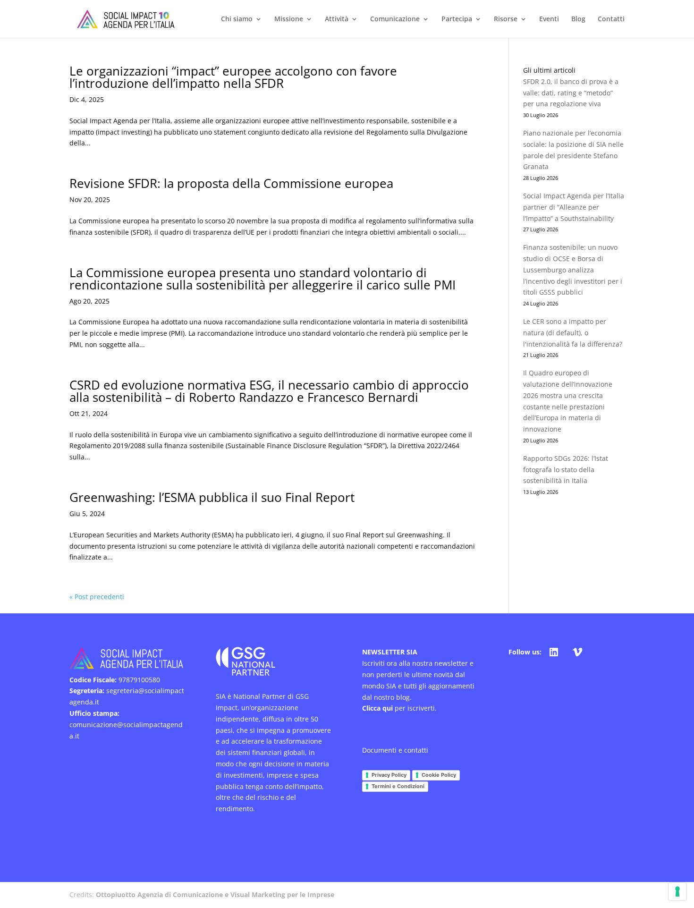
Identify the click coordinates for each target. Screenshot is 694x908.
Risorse (505, 19)
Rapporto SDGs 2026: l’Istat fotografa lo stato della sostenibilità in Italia (565, 469)
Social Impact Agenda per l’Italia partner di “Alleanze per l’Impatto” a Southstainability (573, 207)
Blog (578, 19)
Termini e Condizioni (398, 786)
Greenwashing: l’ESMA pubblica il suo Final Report (212, 497)
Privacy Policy (389, 775)
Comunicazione (395, 19)
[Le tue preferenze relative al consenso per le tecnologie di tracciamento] (677, 891)
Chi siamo (237, 19)
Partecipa (456, 19)
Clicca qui (377, 708)
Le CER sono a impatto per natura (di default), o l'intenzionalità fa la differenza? (572, 332)
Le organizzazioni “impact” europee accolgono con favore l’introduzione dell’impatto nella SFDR (233, 77)
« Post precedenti (96, 596)
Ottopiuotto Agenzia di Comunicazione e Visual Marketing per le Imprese (215, 894)
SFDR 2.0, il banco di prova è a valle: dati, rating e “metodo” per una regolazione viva (570, 93)
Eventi (549, 19)
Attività (336, 19)
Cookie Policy (439, 775)
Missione (288, 19)
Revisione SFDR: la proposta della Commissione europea (231, 183)
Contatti (611, 19)
